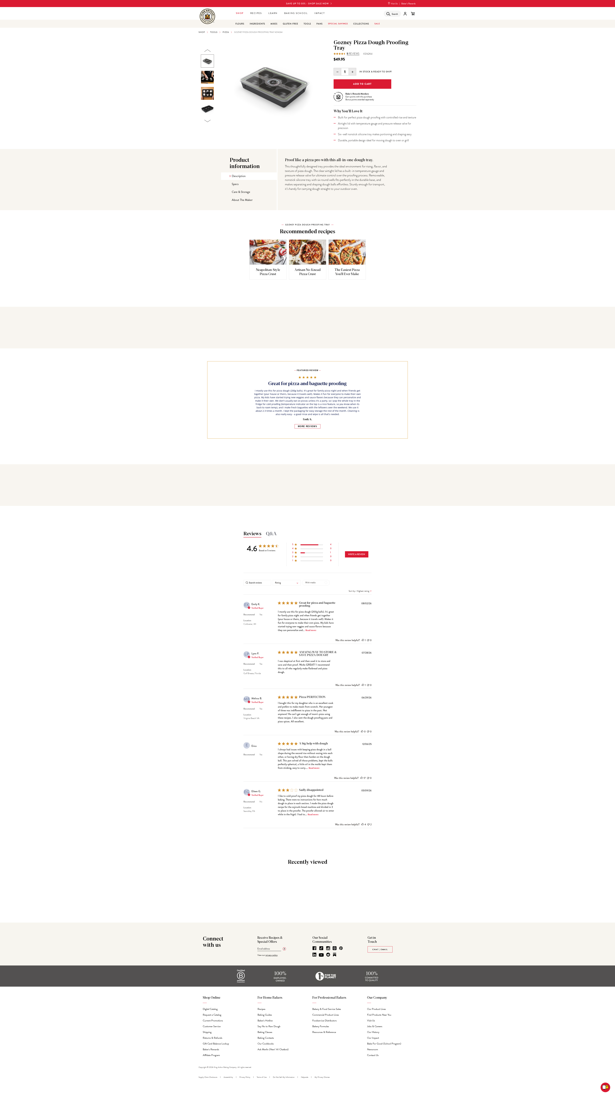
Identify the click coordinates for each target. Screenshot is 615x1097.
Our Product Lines (376, 1009)
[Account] (405, 13)
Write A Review (356, 554)
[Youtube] (321, 955)
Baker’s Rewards (408, 3)
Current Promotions (213, 1021)
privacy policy (272, 955)
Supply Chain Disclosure (208, 1077)
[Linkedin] (314, 955)
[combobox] (286, 583)
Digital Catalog (210, 1009)
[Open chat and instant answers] (605, 1087)
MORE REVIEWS (307, 426)
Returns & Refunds (212, 1038)
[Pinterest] (341, 948)
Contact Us (373, 1055)
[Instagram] (328, 948)
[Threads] (334, 948)
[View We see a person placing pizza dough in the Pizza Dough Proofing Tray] (207, 77)
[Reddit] (328, 955)
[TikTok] (321, 948)
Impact (319, 13)
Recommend (249, 614)
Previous (207, 50)
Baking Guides (265, 1015)
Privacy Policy (244, 1077)
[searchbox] (257, 583)
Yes (260, 614)
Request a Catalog (212, 1015)
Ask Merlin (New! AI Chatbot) (273, 1049)
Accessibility (228, 1077)
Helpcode (304, 1077)
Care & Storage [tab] (241, 192)
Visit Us (394, 3)
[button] (312, 545)
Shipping (207, 1032)
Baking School (296, 13)
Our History (373, 1032)
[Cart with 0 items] (412, 13)
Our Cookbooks (266, 1044)
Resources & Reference (324, 1032)
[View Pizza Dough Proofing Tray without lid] (207, 109)
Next (207, 121)
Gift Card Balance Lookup (216, 1044)
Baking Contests (266, 1038)
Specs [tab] (235, 184)
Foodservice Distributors (324, 1021)
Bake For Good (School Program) (384, 1044)
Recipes (256, 13)
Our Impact (373, 1038)
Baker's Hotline (265, 1021)
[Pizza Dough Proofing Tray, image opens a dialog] (274, 86)
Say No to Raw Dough (269, 1026)
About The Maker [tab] (242, 200)
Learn (273, 13)
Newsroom (372, 1049)
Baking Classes (265, 1032)
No (260, 801)
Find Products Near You (379, 1015)
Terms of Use (261, 1077)
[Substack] (334, 955)
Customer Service (212, 1026)
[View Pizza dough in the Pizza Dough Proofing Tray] (207, 93)
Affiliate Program (211, 1055)
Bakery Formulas (320, 1026)
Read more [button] (310, 630)
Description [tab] (239, 176)
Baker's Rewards (211, 1049)
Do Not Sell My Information (284, 1077)
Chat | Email (380, 949)
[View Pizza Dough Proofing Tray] (207, 61)
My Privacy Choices (322, 1077)
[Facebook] (314, 948)
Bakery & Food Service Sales (326, 1009)
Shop (240, 13)
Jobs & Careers (374, 1026)
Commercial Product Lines (325, 1015)
